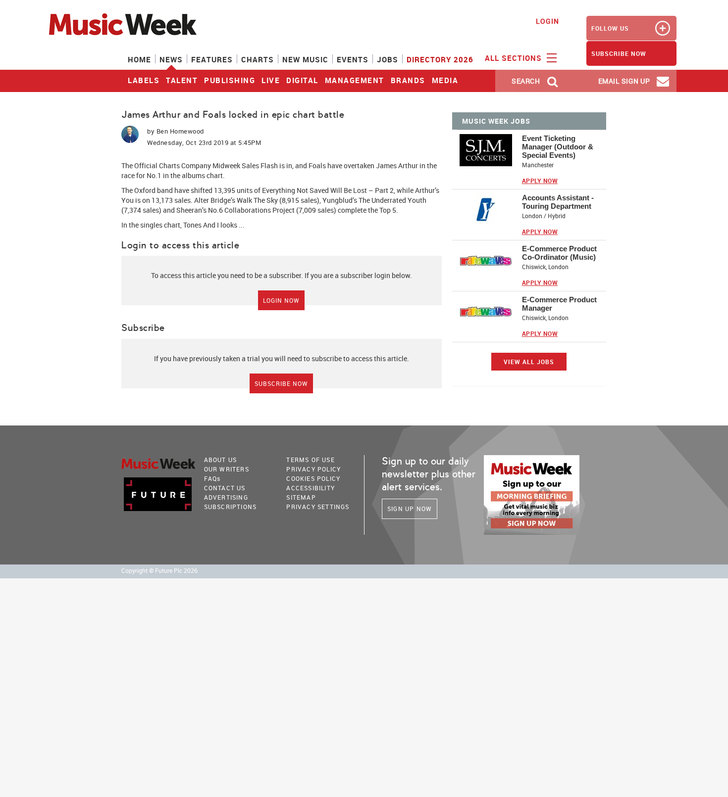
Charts (257, 59)
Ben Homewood (180, 131)
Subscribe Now (281, 383)
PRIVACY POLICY (313, 469)
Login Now (281, 300)
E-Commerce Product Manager (559, 303)
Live (270, 80)
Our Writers (226, 469)
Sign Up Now (409, 509)
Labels (143, 80)
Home (139, 59)
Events (352, 59)
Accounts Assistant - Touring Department (558, 201)
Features (212, 59)
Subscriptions (230, 507)
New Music (305, 59)
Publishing (229, 80)
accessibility (310, 488)
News (171, 59)
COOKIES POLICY (313, 478)
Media (445, 80)
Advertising (226, 497)
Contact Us (225, 488)
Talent (182, 80)
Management (354, 80)
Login (547, 21)
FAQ (212, 478)
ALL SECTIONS (514, 58)
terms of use (310, 460)
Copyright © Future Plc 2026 (159, 570)
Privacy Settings (317, 507)
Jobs (387, 59)
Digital (302, 80)
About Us (220, 460)
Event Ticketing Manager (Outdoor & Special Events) (557, 146)
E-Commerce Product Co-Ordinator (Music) (559, 252)
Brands (408, 80)
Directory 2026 (440, 59)
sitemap (300, 497)
